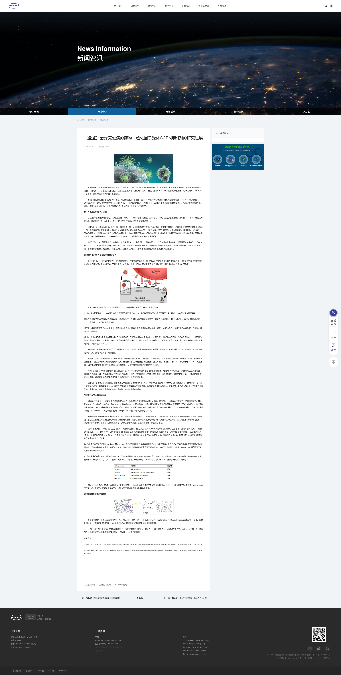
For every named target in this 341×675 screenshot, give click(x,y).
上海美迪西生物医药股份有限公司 (288, 654)
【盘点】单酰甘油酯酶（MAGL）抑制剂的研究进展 (191, 598)
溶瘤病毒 (29, 670)
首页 (82, 120)
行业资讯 (102, 111)
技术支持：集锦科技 (322, 658)
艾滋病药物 (90, 584)
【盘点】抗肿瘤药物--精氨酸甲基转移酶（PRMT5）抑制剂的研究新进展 (105, 598)
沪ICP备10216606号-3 (321, 654)
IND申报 (51, 670)
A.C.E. (306, 111)
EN (331, 6)
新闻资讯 (92, 120)
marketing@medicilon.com (111, 640)
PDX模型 (40, 670)
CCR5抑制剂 (121, 584)
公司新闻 (34, 111)
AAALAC (62, 670)
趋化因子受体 (105, 584)
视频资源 (238, 111)
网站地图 (308, 658)
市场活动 (170, 111)
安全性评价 (17, 670)
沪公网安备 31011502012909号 (290, 658)
